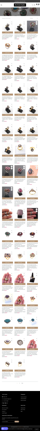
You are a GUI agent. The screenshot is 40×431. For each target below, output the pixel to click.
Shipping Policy (23, 407)
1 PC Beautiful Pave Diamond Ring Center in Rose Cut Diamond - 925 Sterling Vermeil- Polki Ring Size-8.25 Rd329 (19, 288)
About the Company (5, 407)
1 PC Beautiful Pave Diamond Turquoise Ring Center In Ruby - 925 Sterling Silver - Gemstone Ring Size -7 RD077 (32, 332)
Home (19, 13)
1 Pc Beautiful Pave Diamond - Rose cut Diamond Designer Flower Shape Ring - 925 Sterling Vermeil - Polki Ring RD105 (19, 159)
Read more (20, 198)
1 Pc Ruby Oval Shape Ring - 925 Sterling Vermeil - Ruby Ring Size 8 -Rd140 (19, 118)
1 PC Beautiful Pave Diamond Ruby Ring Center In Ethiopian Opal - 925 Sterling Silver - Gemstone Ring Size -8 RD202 (19, 245)
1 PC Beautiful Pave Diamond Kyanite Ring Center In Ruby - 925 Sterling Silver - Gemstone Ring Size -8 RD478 (32, 181)
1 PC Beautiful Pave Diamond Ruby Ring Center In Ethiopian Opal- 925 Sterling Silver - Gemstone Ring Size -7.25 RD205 (32, 245)
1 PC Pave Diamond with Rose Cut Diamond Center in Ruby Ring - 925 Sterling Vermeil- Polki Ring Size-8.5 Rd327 (32, 266)
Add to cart (7, 32)
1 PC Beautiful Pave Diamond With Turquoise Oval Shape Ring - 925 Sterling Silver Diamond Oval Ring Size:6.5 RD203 (7, 332)
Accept (37, 429)
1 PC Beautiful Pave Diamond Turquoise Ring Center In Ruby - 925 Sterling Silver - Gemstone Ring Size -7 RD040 (19, 332)
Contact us (3, 411)
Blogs (21, 411)
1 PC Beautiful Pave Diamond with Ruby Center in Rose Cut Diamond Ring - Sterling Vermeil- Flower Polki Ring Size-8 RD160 (19, 57)
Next (22, 383)
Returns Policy (23, 409)
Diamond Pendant (23, 398)
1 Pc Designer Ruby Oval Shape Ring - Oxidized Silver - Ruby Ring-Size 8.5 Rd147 (7, 77)
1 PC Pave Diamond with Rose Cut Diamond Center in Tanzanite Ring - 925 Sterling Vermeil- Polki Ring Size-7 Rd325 (19, 266)
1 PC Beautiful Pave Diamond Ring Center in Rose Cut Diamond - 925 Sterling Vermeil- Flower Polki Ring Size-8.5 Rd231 (32, 288)
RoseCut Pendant (23, 400)
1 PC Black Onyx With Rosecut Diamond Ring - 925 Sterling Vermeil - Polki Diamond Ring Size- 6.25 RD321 (7, 374)
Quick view (11, 24)
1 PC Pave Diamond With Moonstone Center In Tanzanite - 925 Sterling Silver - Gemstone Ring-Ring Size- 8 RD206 (7, 353)
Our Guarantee (4, 409)
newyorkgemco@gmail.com (7, 398)
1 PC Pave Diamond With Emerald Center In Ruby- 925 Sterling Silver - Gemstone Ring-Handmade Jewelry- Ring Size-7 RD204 (7, 245)
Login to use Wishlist (11, 22)
